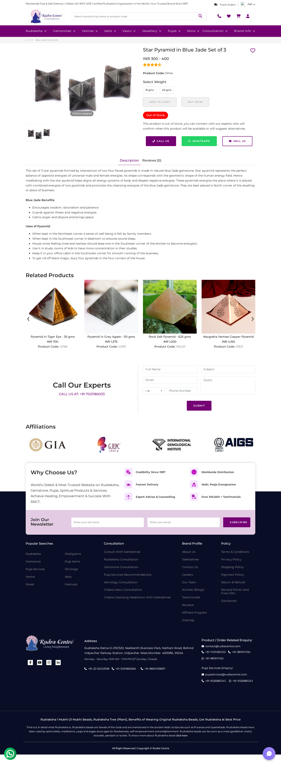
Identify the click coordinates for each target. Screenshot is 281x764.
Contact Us (190, 567)
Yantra (30, 577)
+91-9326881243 (215, 680)
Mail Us (239, 141)
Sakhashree (190, 559)
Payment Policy (232, 575)
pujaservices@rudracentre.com (226, 674)
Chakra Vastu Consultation (123, 590)
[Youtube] (40, 662)
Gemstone (33, 561)
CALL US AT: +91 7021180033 (82, 394)
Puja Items (72, 561)
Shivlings (71, 569)
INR (249, 4)
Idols (108, 31)
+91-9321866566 (125, 668)
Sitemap (188, 620)
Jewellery (149, 31)
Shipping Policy (232, 567)
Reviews (188, 605)
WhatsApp (201, 141)
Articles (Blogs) (193, 590)
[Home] (46, 16)
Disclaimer (229, 601)
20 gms (166, 89)
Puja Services (35, 569)
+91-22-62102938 (98, 668)
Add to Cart (159, 101)
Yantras (88, 31)
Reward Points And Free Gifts (235, 591)
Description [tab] (129, 160)
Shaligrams (73, 554)
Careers (187, 575)
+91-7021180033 (215, 652)
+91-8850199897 (154, 668)
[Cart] (238, 16)
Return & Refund (233, 582)
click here (181, 735)
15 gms (149, 89)
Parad (30, 584)
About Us (188, 552)
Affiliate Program (194, 612)
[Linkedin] (58, 662)
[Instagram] (49, 662)
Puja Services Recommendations (127, 575)
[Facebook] (30, 662)
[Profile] (248, 16)
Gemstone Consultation (121, 567)
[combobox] (154, 391)
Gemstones (62, 31)
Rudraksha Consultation (121, 559)
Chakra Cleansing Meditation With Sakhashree (137, 597)
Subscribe (238, 522)
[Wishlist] (229, 16)
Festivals (71, 584)
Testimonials (191, 597)
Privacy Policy (231, 559)
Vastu (127, 31)
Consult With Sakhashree (122, 552)
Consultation (213, 31)
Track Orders (227, 4)
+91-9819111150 (241, 652)
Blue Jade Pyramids (47, 40)
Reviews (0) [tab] (151, 160)
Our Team (189, 582)
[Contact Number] (219, 16)
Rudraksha (34, 31)
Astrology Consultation (120, 582)
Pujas (172, 31)
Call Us (163, 141)
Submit (199, 405)
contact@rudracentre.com (222, 646)
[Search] (200, 16)
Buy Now (195, 101)
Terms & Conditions (235, 552)
